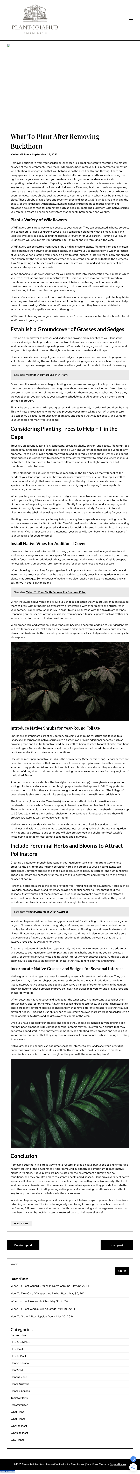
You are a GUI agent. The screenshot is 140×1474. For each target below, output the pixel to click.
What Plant (17, 1411)
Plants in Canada (20, 1390)
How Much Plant (20, 1341)
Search (14, 1263)
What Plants (21, 1223)
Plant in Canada (20, 1362)
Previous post (23, 1245)
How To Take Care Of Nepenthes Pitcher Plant (39, 1293)
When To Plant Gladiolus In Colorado (34, 1309)
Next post (116, 1245)
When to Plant (19, 1425)
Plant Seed (17, 1369)
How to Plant (18, 1355)
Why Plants (17, 1439)
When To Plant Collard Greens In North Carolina (41, 1286)
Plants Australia (20, 1383)
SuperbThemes (118, 1464)
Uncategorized (19, 1404)
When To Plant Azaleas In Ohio (30, 1301)
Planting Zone (19, 1376)
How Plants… (18, 1348)
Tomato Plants (19, 1397)
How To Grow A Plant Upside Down (33, 1316)
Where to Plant (19, 1432)
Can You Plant (19, 1334)
